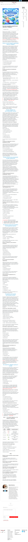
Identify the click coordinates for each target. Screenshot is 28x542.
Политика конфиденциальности (17, 534)
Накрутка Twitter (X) (10, 537)
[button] (17, 29)
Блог (3, 4)
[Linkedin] (5, 491)
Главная (1, 4)
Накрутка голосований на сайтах (10, 539)
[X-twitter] (6, 491)
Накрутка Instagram (10, 531)
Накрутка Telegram (10, 532)
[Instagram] (3, 491)
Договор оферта (17, 532)
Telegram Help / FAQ (11, 100)
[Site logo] (14, 2)
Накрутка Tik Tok (10, 533)
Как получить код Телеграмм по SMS (12, 89)
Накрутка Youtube (10, 534)
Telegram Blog (11, 415)
